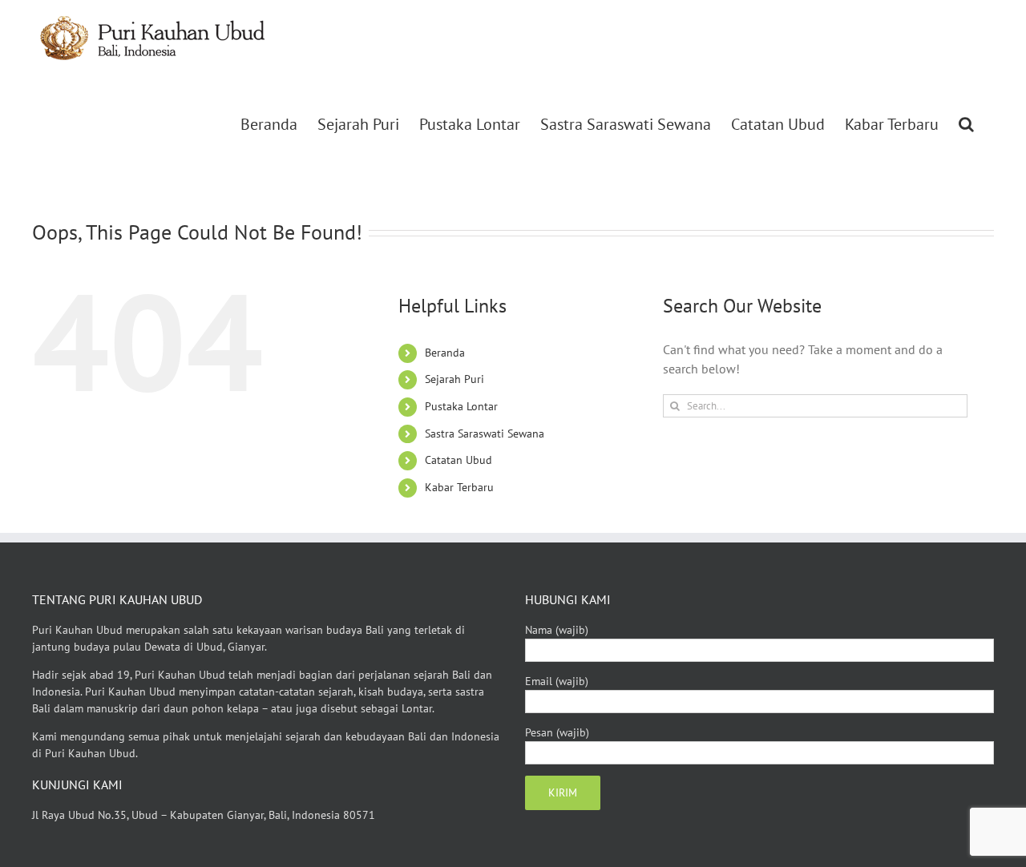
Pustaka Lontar (461, 406)
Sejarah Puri (454, 379)
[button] (966, 124)
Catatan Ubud (458, 460)
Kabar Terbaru (459, 487)
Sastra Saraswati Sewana (484, 433)
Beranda (445, 352)
